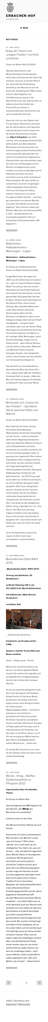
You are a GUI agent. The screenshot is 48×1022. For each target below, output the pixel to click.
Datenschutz (24, 1004)
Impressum (11, 1004)
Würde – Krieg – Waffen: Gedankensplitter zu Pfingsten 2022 (21, 779)
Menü (25, 28)
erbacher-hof (21, 16)
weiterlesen (11, 230)
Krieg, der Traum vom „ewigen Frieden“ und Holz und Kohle (22, 54)
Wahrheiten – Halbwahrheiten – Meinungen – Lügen (18, 247)
